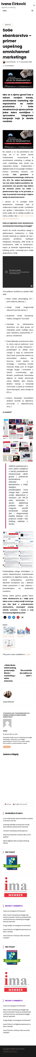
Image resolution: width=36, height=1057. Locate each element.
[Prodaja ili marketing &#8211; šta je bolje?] (9, 642)
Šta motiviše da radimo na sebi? (26, 673)
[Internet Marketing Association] (16, 897)
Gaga (5, 731)
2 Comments (9, 66)
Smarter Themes (12, 1051)
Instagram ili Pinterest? (18, 911)
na (6, 911)
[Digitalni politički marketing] (23, 630)
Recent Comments (14, 906)
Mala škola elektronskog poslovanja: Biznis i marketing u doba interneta (10, 673)
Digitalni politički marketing (22, 636)
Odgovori (6, 747)
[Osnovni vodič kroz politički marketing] (9, 630)
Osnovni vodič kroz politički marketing (8, 636)
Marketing (8, 25)
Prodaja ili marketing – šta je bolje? (9, 648)
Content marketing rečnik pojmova (15, 831)
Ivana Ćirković (13, 3)
